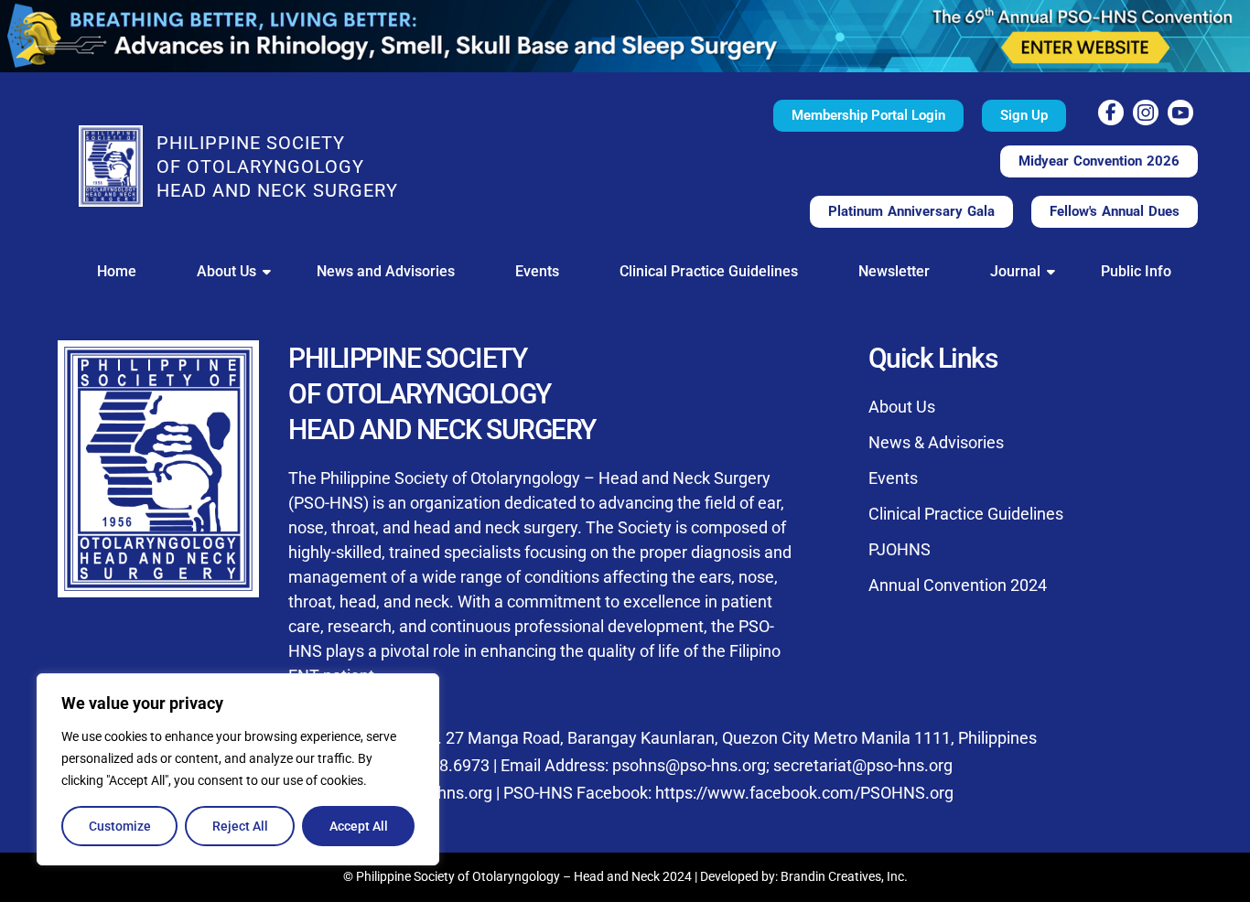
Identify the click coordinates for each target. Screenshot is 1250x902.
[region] (238, 769)
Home (116, 271)
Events (537, 271)
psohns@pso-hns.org (689, 765)
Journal (1015, 271)
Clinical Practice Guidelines (709, 271)
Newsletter (894, 271)
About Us (226, 271)
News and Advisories (386, 271)
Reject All (240, 826)
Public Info (1136, 271)
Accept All (358, 826)
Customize (120, 826)
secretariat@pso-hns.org (863, 765)
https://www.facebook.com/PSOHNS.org (804, 792)
